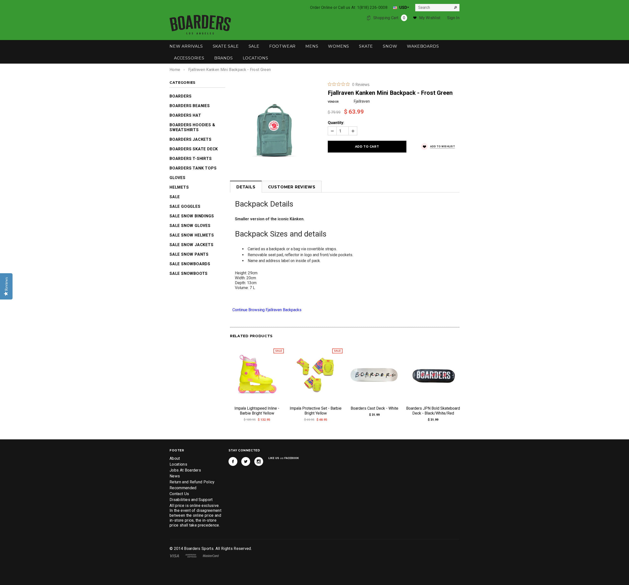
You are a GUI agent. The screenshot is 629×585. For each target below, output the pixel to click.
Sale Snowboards (190, 264)
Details (246, 187)
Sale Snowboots (189, 273)
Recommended (183, 488)
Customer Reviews (291, 187)
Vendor (333, 101)
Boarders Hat (185, 115)
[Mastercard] (211, 555)
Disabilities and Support (191, 499)
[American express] (191, 555)
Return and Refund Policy (192, 482)
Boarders (180, 96)
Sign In (453, 17)
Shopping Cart (389, 17)
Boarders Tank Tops (193, 168)
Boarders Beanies (190, 105)
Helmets (179, 187)
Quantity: (336, 122)
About (175, 458)
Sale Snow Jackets (192, 244)
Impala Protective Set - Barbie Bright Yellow (316, 411)
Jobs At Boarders (185, 470)
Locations (178, 464)
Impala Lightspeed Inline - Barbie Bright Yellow (256, 411)
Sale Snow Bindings (192, 216)
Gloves (178, 177)
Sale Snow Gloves (190, 225)
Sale (175, 197)
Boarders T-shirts (191, 158)
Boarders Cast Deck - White (374, 408)
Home (175, 69)
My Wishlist (430, 17)
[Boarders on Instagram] (258, 461)
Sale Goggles (185, 206)
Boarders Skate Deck (194, 149)
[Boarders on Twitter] (245, 461)
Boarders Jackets (191, 139)
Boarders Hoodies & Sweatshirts (192, 127)
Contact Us (179, 493)
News (175, 476)
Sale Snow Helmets (192, 235)
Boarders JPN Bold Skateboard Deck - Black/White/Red (433, 411)
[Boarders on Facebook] (233, 461)
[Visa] (174, 555)
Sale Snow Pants (189, 254)
